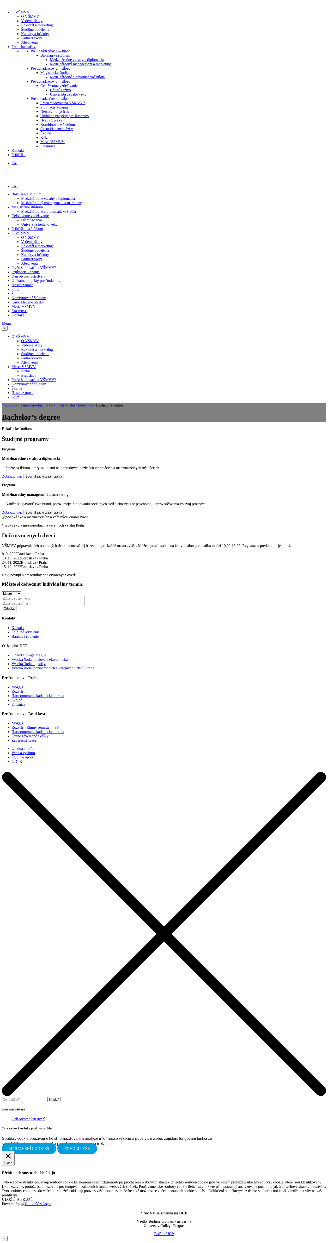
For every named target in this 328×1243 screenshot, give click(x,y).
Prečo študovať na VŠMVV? (62, 103)
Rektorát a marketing (37, 25)
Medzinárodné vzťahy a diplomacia (77, 60)
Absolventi (29, 42)
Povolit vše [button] (77, 1148)
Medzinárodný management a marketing (80, 64)
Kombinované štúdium (57, 124)
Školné (45, 133)
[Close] (164, 1095)
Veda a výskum (23, 753)
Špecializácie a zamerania (43, 476)
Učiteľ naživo (60, 90)
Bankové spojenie (25, 636)
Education (85, 405)
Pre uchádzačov (24, 47)
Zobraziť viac (12, 476)
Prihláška (18, 155)
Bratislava (28, 375)
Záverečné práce (24, 740)
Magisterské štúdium (56, 73)
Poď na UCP (164, 1234)
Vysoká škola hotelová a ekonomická (40, 659)
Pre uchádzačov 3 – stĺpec (50, 81)
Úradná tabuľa (23, 748)
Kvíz (44, 137)
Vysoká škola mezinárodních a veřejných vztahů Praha (53, 668)
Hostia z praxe (51, 120)
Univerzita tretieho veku (68, 94)
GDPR (17, 761)
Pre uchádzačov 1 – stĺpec (50, 51)
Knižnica (18, 704)
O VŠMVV (21, 12)
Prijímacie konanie (54, 107)
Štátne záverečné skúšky (30, 736)
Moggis (17, 687)
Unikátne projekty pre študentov (64, 116)
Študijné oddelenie (35, 29)
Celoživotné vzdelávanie (59, 86)
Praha (25, 371)
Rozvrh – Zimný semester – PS (35, 727)
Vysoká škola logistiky (29, 664)
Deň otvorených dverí (56, 111)
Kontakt (18, 150)
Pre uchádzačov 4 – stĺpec (50, 99)
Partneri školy (31, 38)
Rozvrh (17, 691)
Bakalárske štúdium (55, 55)
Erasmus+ (47, 146)
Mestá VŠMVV (52, 142)
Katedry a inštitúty (35, 34)
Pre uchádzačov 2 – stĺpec (50, 68)
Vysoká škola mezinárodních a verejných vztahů (38, 405)
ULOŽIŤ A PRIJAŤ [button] (17, 1199)
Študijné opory (23, 757)
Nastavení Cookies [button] (29, 1148)
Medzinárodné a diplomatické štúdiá (77, 77)
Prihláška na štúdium (27, 229)
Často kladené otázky (56, 129)
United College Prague (29, 655)
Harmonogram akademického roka (38, 696)
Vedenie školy (32, 21)
